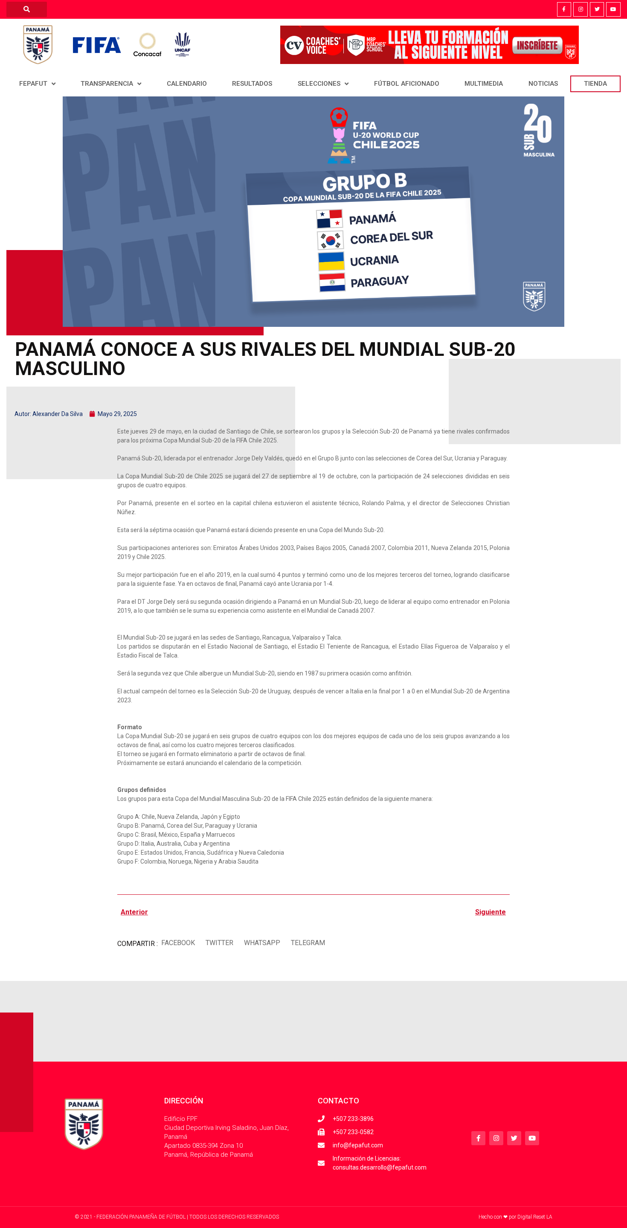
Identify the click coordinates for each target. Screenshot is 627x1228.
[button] (178, 943)
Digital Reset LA (534, 1217)
